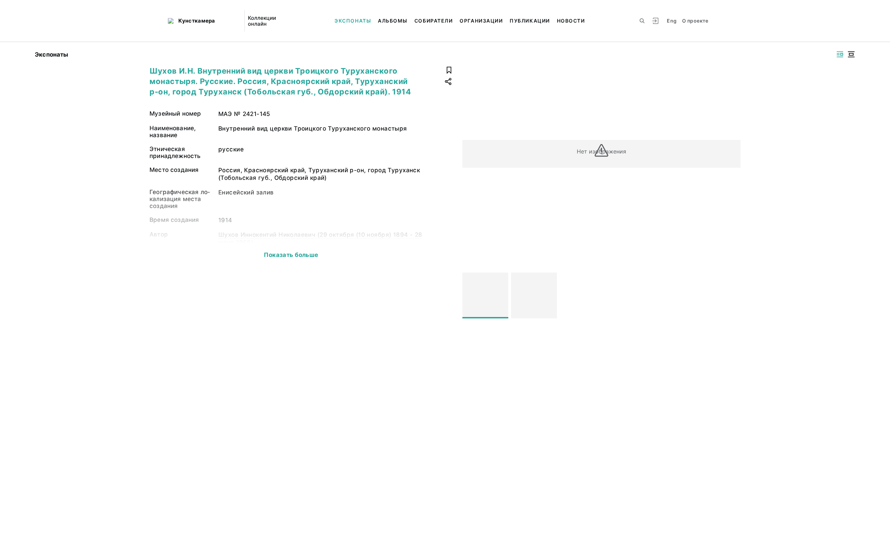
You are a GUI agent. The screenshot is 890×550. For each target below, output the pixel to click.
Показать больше (291, 254)
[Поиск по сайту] (642, 20)
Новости (571, 21)
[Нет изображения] (485, 295)
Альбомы (392, 21)
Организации (481, 21)
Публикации (530, 21)
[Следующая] (732, 295)
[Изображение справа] (840, 54)
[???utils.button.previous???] (470, 295)
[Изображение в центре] (851, 54)
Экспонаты (352, 21)
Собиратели (433, 21)
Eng (672, 21)
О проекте (695, 21)
